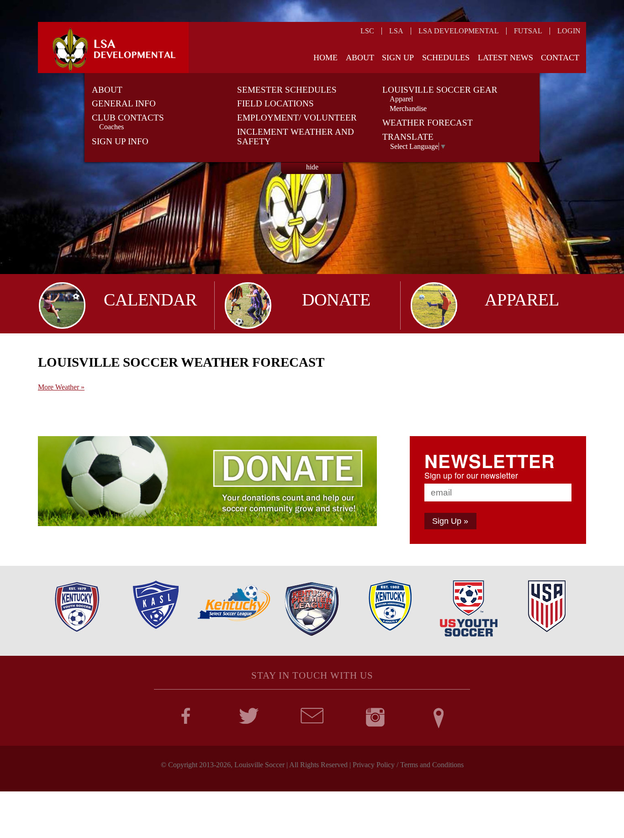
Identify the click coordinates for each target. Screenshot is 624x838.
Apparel (401, 99)
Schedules (446, 57)
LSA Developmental (458, 31)
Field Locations (275, 103)
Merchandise (408, 108)
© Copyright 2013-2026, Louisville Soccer (223, 765)
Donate (336, 299)
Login (569, 31)
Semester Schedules (287, 90)
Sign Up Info (120, 141)
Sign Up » (450, 521)
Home (325, 57)
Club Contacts (128, 117)
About (360, 57)
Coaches (111, 127)
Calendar (150, 299)
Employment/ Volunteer (297, 117)
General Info (124, 103)
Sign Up (398, 57)
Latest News (505, 57)
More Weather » (61, 387)
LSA (396, 31)
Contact (560, 57)
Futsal (528, 31)
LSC (367, 31)
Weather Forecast (427, 122)
